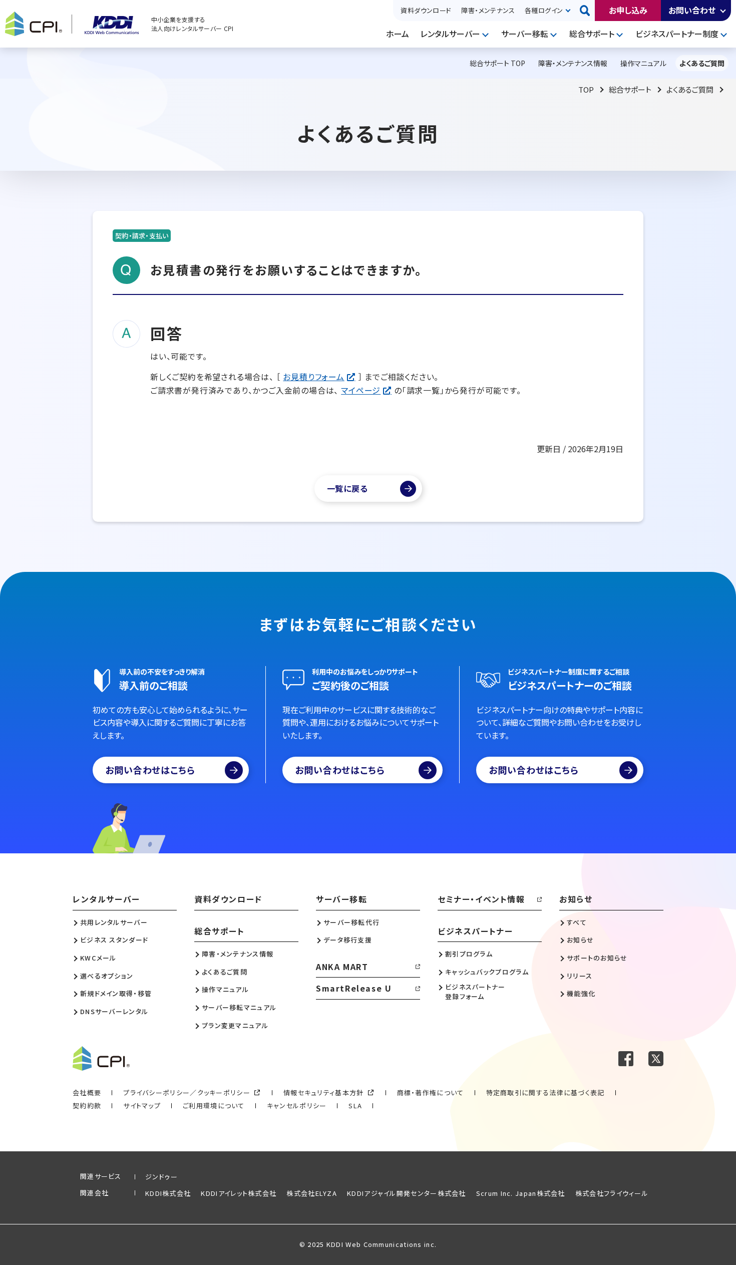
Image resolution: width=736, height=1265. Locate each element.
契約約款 (87, 1105)
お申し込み (628, 10)
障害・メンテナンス (488, 10)
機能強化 (581, 993)
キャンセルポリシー (297, 1105)
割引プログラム (469, 954)
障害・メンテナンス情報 (237, 954)
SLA (355, 1105)
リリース (579, 976)
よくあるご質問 (689, 89)
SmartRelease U (354, 988)
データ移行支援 (347, 939)
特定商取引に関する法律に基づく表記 (545, 1092)
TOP (586, 89)
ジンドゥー (161, 1176)
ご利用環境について (214, 1105)
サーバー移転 (524, 34)
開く (723, 10)
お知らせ (575, 898)
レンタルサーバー (450, 34)
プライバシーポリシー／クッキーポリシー (186, 1092)
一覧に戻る (347, 488)
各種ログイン (544, 10)
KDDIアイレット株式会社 (238, 1193)
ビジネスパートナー (475, 930)
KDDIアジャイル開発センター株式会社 (406, 1193)
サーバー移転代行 (351, 922)
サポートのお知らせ (597, 958)
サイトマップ (142, 1105)
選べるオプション (106, 976)
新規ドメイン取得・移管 (116, 993)
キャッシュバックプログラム (487, 972)
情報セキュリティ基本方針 (323, 1092)
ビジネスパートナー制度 (676, 34)
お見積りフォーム (313, 377)
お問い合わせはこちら (150, 769)
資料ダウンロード (426, 10)
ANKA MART (342, 966)
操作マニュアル (225, 989)
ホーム (397, 34)
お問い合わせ (691, 10)
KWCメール (98, 958)
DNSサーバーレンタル (114, 1011)
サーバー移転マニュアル (239, 1007)
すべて (577, 922)
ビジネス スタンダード (114, 939)
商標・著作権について (430, 1092)
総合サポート (591, 34)
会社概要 (87, 1092)
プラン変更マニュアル (235, 1025)
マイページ (361, 390)
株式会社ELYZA (311, 1193)
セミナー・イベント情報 (481, 898)
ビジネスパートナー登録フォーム (475, 992)
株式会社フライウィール (611, 1193)
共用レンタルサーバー (114, 922)
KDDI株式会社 (168, 1193)
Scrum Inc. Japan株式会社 (520, 1193)
